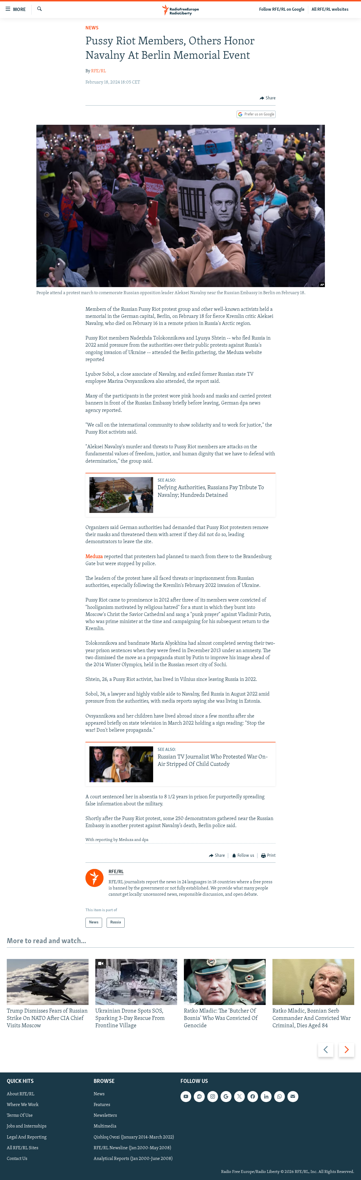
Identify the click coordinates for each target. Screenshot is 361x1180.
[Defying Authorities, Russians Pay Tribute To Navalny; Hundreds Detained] (121, 495)
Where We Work (23, 1105)
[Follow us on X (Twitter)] (239, 1096)
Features (102, 1105)
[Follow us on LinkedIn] (266, 1096)
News (91, 28)
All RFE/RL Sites (22, 1148)
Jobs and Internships (27, 1126)
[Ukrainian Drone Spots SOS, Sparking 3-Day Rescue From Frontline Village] (136, 982)
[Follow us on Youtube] (185, 1096)
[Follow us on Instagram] (212, 1096)
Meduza (94, 557)
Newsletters (105, 1115)
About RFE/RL (20, 1094)
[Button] (268, 98)
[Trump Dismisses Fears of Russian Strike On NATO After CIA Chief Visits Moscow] (48, 982)
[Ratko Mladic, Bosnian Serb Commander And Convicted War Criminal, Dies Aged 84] (313, 982)
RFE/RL (98, 71)
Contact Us (17, 1158)
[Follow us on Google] (226, 1096)
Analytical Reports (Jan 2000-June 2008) (133, 1158)
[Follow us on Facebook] (252, 1096)
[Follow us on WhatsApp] (279, 1096)
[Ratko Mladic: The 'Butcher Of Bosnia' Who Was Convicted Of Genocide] (225, 982)
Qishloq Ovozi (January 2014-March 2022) (134, 1137)
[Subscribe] (292, 1096)
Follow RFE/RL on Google (282, 9)
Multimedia (105, 1126)
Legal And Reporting (27, 1137)
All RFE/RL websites (330, 9)
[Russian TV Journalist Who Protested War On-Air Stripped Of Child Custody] (121, 764)
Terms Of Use (20, 1115)
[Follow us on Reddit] (199, 1096)
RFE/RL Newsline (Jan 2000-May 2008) (132, 1148)
